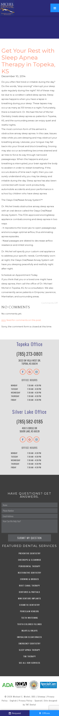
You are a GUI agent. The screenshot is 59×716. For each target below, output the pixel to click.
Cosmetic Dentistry (29, 604)
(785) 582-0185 (29, 421)
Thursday (15, 396)
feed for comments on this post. (21, 320)
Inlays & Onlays (29, 630)
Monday (14, 385)
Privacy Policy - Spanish (30, 700)
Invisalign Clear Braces (29, 636)
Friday (13, 399)
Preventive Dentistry (30, 553)
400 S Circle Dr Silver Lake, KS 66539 (30, 430)
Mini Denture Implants (29, 598)
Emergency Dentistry (30, 643)
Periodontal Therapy (29, 566)
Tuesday (14, 388)
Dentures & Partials (29, 591)
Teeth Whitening (29, 617)
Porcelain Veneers (29, 611)
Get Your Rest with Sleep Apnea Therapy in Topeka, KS (28, 61)
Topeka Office (29, 344)
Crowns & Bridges (29, 579)
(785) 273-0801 (29, 353)
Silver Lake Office (29, 411)
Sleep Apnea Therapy (29, 649)
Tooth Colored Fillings (29, 624)
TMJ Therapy (29, 656)
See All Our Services (29, 662)
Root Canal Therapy (29, 585)
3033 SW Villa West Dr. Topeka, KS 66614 (29, 362)
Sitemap (41, 696)
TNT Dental (31, 704)
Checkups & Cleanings (29, 559)
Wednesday (15, 392)
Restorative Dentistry (29, 572)
